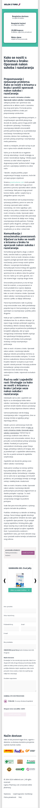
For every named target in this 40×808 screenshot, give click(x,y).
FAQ (20, 797)
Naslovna (7, 794)
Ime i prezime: (8, 607)
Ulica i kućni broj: (9, 615)
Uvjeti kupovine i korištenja (22, 794)
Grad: (23, 624)
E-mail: (6, 633)
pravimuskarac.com (17, 182)
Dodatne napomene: (10, 678)
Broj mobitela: (8, 642)
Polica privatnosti (10, 797)
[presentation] (4, 581)
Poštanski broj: (8, 624)
